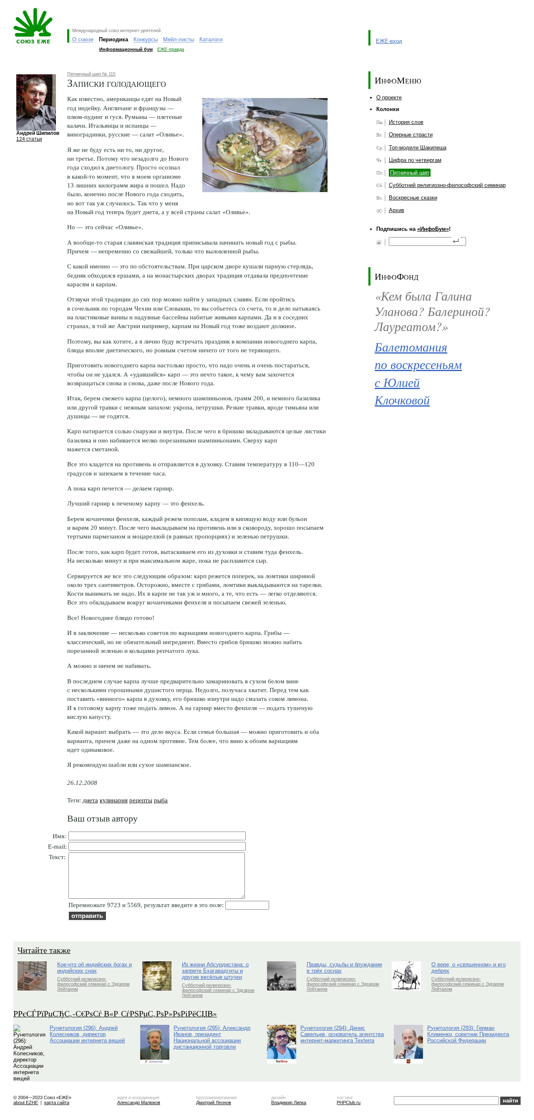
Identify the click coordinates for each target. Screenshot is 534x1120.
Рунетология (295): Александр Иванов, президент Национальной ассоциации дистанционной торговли (212, 1037)
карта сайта (56, 1102)
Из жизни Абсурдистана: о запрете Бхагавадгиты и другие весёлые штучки (215, 970)
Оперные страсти (411, 134)
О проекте (389, 97)
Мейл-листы (178, 39)
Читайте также (44, 950)
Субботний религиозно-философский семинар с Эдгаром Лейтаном (93, 983)
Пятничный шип (409, 172)
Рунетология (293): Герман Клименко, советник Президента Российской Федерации (468, 1034)
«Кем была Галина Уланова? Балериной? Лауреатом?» (432, 310)
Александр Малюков (138, 1102)
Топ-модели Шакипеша (417, 147)
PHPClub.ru (348, 1102)
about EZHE (25, 1102)
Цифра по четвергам (415, 160)
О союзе (82, 39)
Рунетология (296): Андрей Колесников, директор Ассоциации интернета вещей (87, 1034)
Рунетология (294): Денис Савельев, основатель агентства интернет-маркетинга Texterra (342, 1034)
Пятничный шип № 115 (91, 73)
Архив (396, 210)
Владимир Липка (288, 1102)
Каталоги (210, 39)
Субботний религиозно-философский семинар (447, 185)
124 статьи (29, 139)
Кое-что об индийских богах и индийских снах (94, 967)
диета (90, 800)
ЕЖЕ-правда (170, 49)
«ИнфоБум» (433, 229)
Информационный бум (126, 49)
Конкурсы (146, 39)
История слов (406, 122)
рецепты (140, 800)
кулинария (114, 800)
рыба (161, 800)
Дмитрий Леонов (213, 1102)
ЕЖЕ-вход (389, 41)
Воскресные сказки (413, 198)
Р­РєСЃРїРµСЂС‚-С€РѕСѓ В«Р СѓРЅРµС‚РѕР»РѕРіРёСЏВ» (115, 1013)
